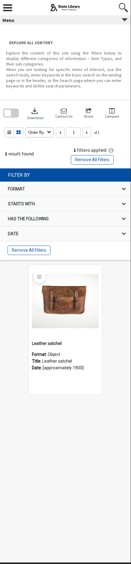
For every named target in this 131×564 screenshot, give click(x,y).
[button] (63, 113)
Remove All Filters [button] (92, 159)
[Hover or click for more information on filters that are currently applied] (111, 150)
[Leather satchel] (65, 301)
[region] (65, 214)
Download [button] (35, 113)
